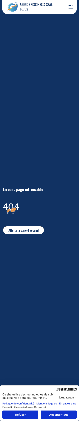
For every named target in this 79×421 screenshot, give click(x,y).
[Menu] (71, 6)
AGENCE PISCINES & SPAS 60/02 (36, 6)
